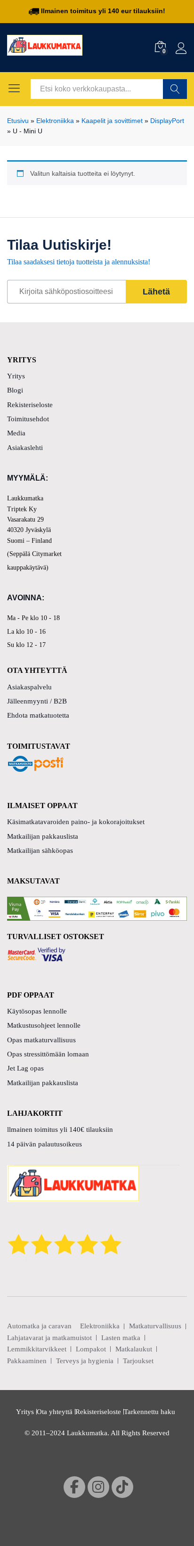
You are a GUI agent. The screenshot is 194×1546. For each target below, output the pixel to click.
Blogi (15, 390)
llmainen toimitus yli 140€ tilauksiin (60, 1129)
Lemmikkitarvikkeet (36, 1349)
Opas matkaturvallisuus (41, 1040)
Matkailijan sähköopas (40, 850)
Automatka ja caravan (39, 1326)
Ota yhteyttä (55, 1411)
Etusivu (18, 120)
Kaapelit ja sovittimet (112, 120)
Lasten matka (120, 1338)
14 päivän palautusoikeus (44, 1144)
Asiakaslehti (25, 447)
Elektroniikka (55, 120)
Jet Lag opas (25, 1068)
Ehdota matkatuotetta (38, 715)
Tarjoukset (138, 1361)
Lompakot (91, 1349)
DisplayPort (167, 120)
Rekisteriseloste (30, 405)
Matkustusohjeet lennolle (44, 1025)
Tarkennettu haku (149, 1411)
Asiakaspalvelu (29, 687)
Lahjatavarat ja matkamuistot (49, 1338)
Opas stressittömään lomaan (48, 1054)
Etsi (175, 89)
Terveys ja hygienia (84, 1361)
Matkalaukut (133, 1349)
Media (16, 433)
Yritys (16, 376)
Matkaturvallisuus (155, 1326)
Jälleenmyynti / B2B (37, 701)
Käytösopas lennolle (37, 1011)
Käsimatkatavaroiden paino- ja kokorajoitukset (76, 822)
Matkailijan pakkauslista (42, 836)
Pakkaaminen (27, 1361)
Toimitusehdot (28, 419)
